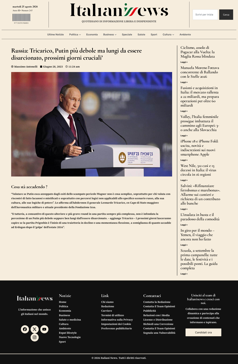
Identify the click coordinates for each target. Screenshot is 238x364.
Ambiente (185, 34)
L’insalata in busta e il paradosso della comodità (200, 216)
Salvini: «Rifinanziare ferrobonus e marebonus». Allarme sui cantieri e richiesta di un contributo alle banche (200, 194)
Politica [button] (73, 34)
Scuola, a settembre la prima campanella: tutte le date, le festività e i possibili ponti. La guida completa (199, 259)
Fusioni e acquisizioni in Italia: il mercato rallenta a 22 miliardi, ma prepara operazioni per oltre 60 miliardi (200, 96)
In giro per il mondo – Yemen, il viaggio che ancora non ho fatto (198, 235)
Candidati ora (203, 332)
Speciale (127, 34)
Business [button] (108, 34)
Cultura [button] (167, 34)
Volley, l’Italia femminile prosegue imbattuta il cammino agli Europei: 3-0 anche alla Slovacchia (200, 123)
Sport (154, 34)
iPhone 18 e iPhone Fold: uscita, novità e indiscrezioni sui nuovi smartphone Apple (199, 148)
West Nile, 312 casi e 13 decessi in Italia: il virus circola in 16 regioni (198, 170)
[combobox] (205, 14)
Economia (92, 34)
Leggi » (184, 62)
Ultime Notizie (55, 34)
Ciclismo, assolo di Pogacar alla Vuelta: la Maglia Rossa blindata (198, 52)
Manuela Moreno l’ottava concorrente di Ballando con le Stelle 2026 (200, 72)
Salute (141, 34)
